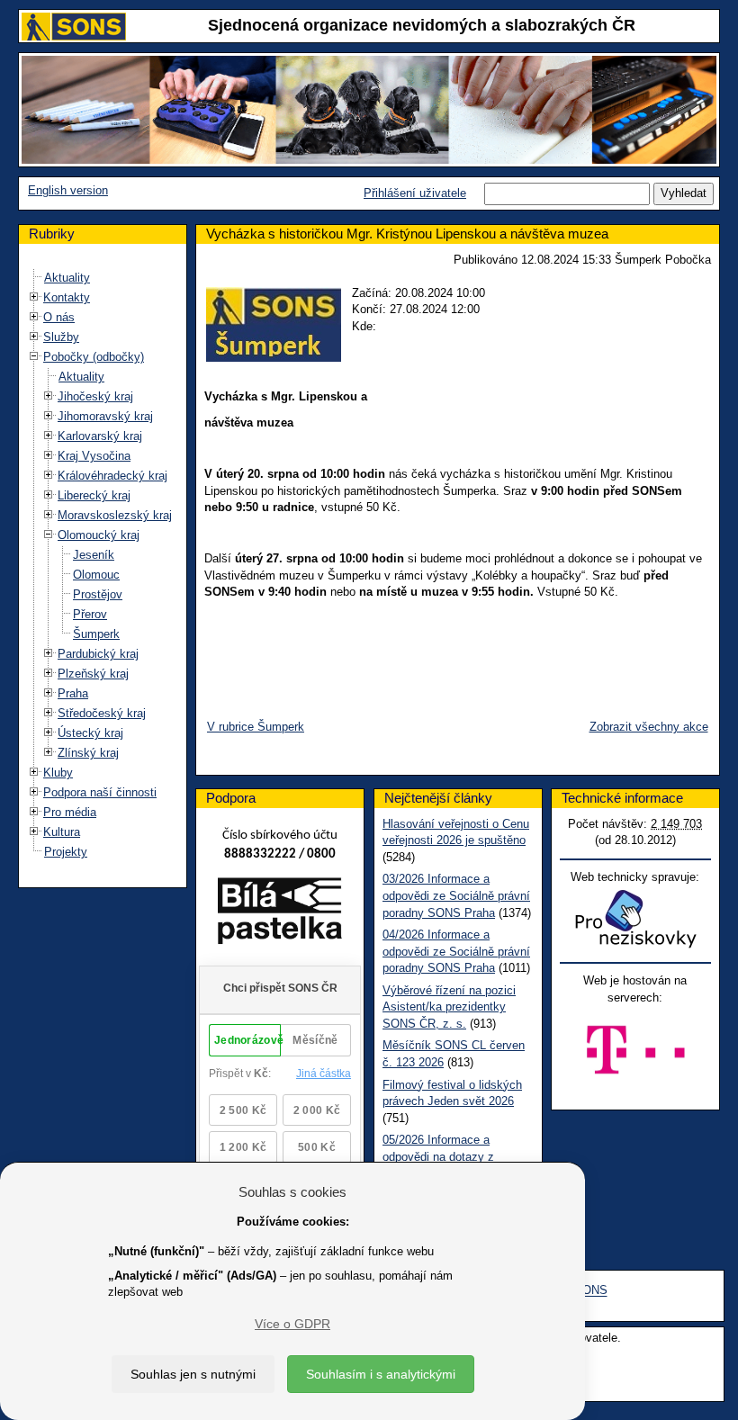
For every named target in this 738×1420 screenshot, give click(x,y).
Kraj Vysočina (94, 456)
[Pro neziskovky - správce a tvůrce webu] (635, 918)
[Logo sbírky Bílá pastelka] (279, 914)
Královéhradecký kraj (112, 475)
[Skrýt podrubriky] (34, 357)
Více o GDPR (292, 1324)
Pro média (69, 812)
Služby (61, 337)
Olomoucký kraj (99, 535)
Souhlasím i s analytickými (380, 1374)
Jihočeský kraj (95, 396)
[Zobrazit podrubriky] (34, 297)
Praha (73, 693)
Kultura (61, 832)
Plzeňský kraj (93, 673)
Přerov (90, 614)
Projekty (65, 851)
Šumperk (96, 634)
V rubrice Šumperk (255, 726)
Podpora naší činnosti (100, 792)
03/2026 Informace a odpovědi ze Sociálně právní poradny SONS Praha (456, 895)
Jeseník (93, 555)
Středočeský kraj (102, 713)
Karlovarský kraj (100, 436)
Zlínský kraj (88, 752)
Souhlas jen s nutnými (193, 1374)
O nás (59, 317)
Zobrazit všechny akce (649, 726)
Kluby (58, 772)
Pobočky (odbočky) (93, 357)
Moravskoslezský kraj (115, 515)
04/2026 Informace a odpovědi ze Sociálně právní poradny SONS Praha (456, 951)
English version (68, 190)
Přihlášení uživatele (415, 193)
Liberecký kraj (94, 495)
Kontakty (66, 297)
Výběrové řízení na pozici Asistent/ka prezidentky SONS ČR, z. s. (449, 1007)
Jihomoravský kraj (105, 416)
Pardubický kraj (98, 654)
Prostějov (97, 594)
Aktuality (67, 277)
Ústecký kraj (90, 733)
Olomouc (96, 574)
